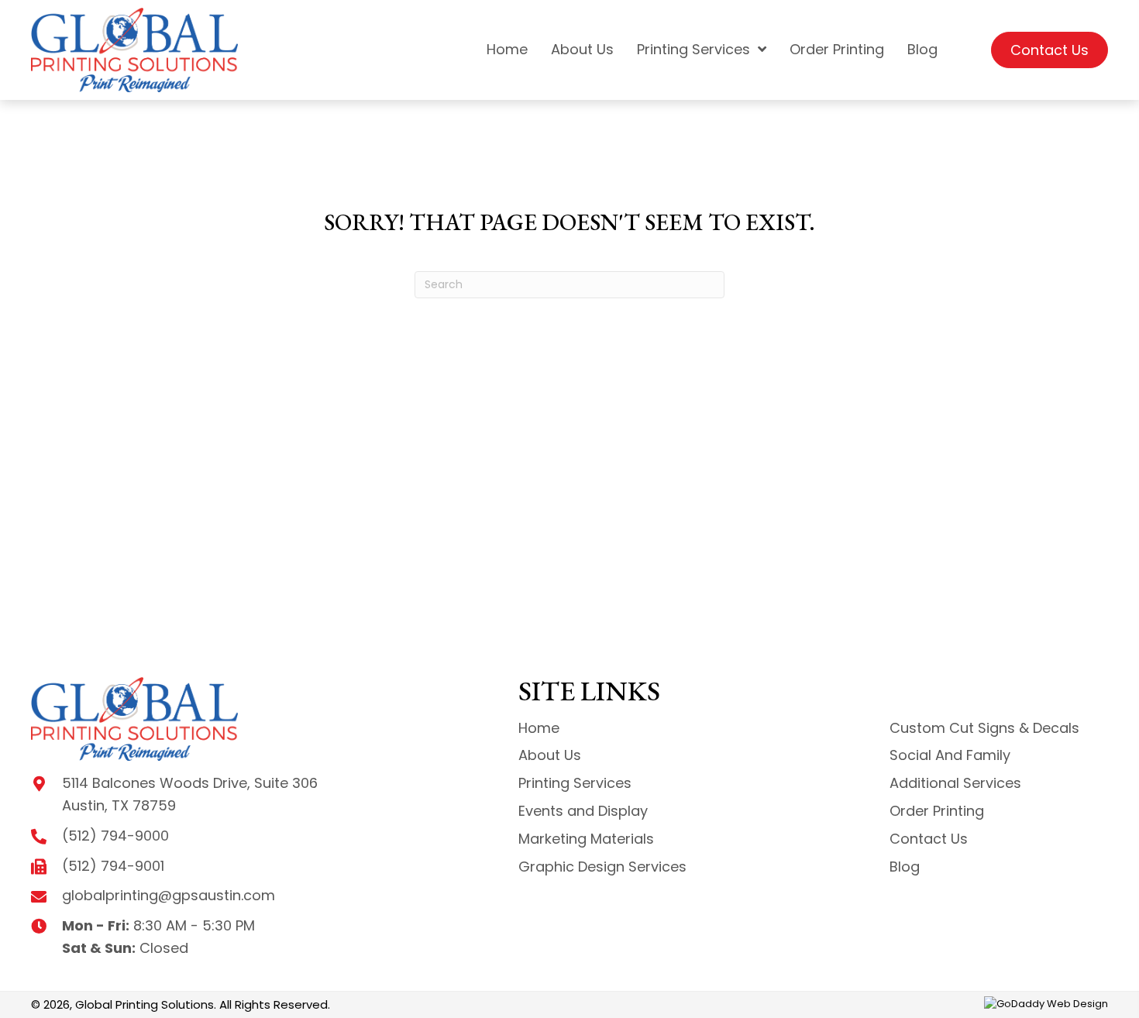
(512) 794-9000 (115, 835)
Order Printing (937, 810)
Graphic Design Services (602, 866)
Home (538, 728)
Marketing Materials (586, 838)
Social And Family (950, 755)
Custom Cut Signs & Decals (984, 728)
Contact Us (929, 838)
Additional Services (955, 783)
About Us (549, 755)
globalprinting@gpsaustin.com (168, 895)
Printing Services (574, 783)
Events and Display (583, 810)
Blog (905, 866)
